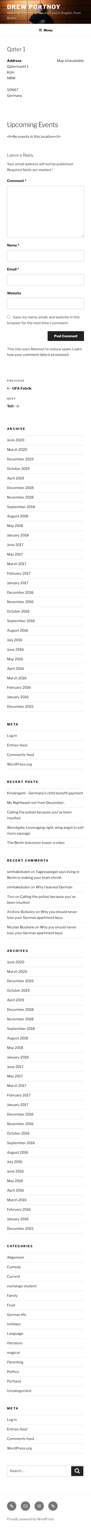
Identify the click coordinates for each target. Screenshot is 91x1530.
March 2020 (17, 450)
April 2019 (15, 478)
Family (12, 1296)
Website (14, 293)
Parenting (15, 1362)
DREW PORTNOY (34, 6)
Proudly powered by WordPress (30, 1519)
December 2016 (20, 592)
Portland (14, 1381)
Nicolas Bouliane (20, 927)
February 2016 (19, 687)
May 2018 (15, 526)
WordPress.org (19, 764)
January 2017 (17, 583)
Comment (16, 181)
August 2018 (17, 516)
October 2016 (18, 611)
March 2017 (16, 564)
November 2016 (20, 602)
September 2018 (21, 507)
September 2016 (21, 621)
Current (13, 1276)
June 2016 (15, 649)
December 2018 (20, 488)
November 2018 (20, 497)
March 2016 (17, 678)
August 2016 (17, 630)
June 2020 (15, 440)
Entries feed (17, 745)
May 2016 (15, 659)
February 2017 (19, 573)
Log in (12, 736)
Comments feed (20, 755)
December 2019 (20, 459)
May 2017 (15, 554)
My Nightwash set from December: (35, 803)
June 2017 (15, 545)
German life (16, 1315)
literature (15, 1343)
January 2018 (18, 535)
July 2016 (14, 640)
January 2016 (18, 697)
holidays (14, 1324)
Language (15, 1333)
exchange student (22, 1286)
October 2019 (18, 469)
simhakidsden (18, 872)
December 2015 (20, 706)
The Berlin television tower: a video (36, 843)
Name (13, 245)
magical (13, 1353)
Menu (48, 30)
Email (13, 269)
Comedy (14, 1267)
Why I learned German (54, 887)
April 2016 (15, 669)
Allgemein (15, 1257)
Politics (13, 1372)
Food (11, 1305)
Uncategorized (19, 1391)
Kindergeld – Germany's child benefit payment (45, 793)
